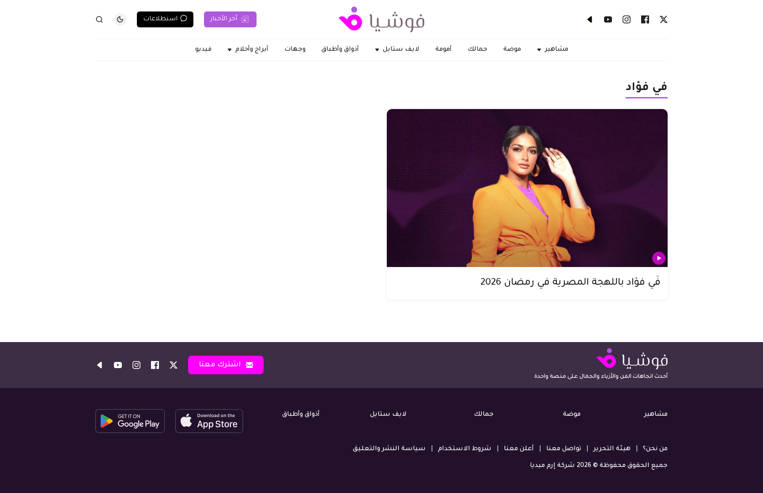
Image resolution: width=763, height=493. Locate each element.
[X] (664, 19)
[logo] (381, 19)
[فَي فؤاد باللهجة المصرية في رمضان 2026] (527, 188)
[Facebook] (645, 19)
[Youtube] (608, 19)
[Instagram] (627, 19)
